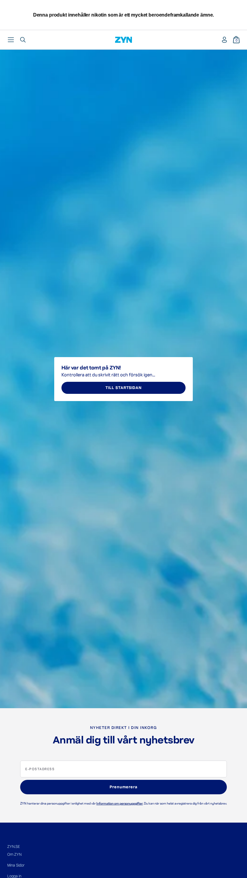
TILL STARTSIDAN (123, 387)
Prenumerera (124, 787)
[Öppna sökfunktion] (23, 39)
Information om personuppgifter (119, 803)
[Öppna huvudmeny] (10, 39)
